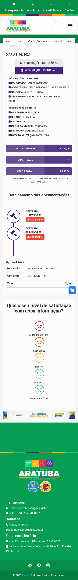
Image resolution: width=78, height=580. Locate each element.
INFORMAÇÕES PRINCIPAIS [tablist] (40, 70)
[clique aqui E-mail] (30, 565)
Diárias (47, 41)
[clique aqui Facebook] (39, 565)
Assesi (26, 575)
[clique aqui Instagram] (48, 565)
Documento (36, 219)
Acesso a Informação (28, 41)
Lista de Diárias (63, 41)
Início (9, 41)
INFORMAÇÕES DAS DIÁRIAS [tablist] (40, 63)
